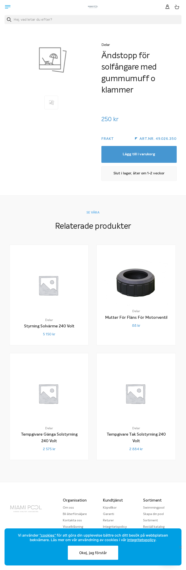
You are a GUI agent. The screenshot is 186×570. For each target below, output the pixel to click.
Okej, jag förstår (93, 552)
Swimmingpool (153, 507)
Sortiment (150, 520)
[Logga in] (167, 7)
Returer (108, 520)
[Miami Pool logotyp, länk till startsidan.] (93, 7)
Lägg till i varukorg (139, 154)
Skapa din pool (153, 514)
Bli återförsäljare (75, 514)
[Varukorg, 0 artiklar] (177, 7)
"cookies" (47, 535)
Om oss (68, 507)
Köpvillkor (110, 507)
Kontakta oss (72, 520)
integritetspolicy (141, 539)
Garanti (108, 514)
